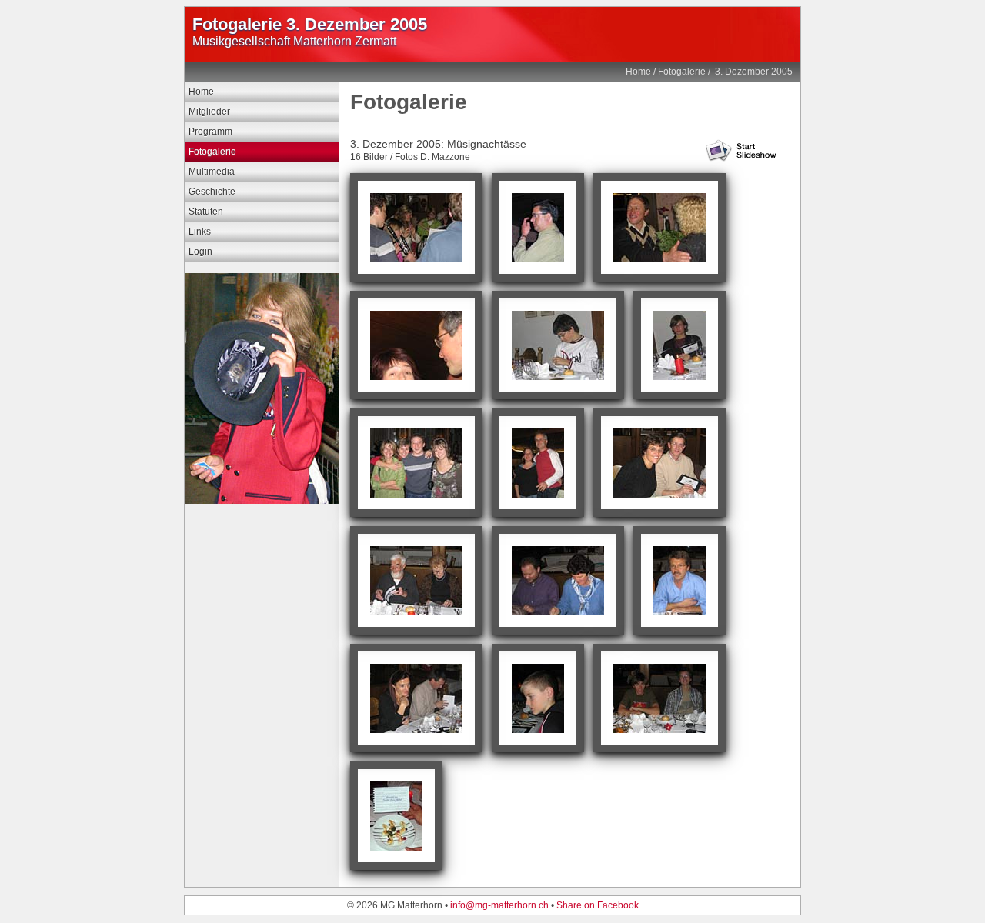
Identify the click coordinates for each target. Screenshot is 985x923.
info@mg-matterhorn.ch (499, 905)
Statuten (206, 211)
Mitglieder (209, 111)
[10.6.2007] (262, 500)
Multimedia (212, 171)
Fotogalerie (682, 71)
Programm (210, 131)
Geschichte (212, 191)
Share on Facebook (597, 905)
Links (200, 231)
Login (200, 251)
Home (638, 71)
